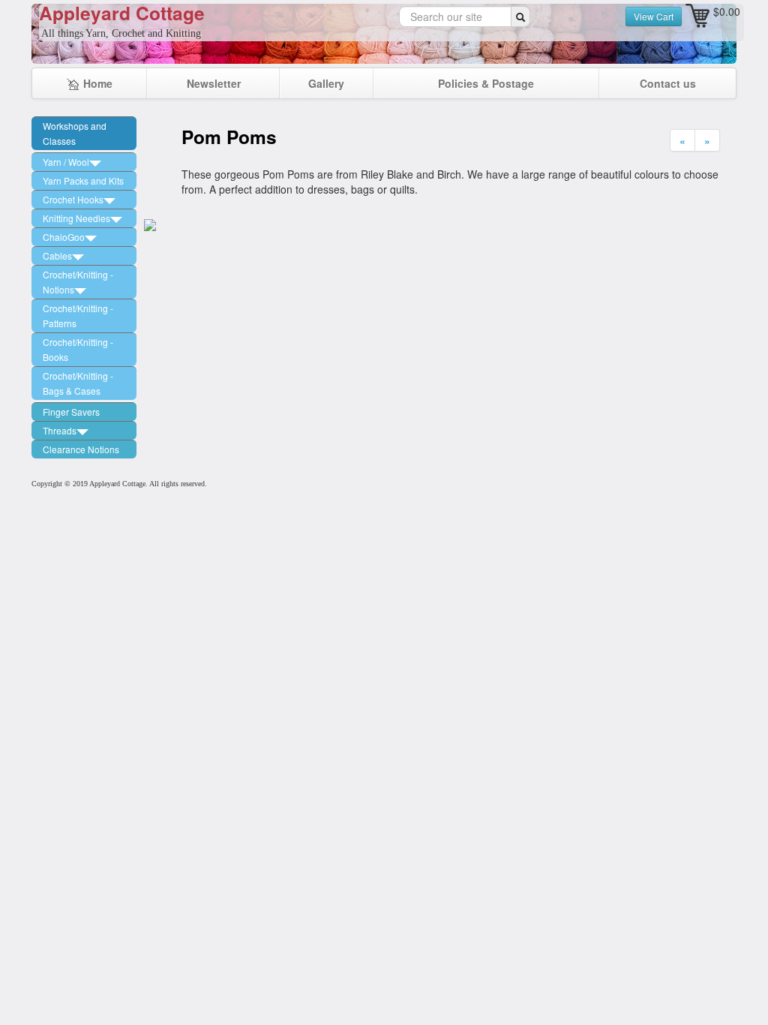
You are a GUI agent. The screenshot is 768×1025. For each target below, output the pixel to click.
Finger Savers (71, 411)
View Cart (654, 16)
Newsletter (214, 83)
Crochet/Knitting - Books (78, 349)
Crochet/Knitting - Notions (78, 282)
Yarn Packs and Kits (83, 180)
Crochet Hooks (73, 199)
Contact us (668, 83)
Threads (59, 430)
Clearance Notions (81, 449)
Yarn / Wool (66, 161)
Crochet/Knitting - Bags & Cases (78, 383)
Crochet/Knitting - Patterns (78, 315)
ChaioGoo (64, 236)
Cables (57, 255)
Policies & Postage (486, 83)
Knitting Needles (76, 218)
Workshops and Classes (74, 133)
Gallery (326, 83)
